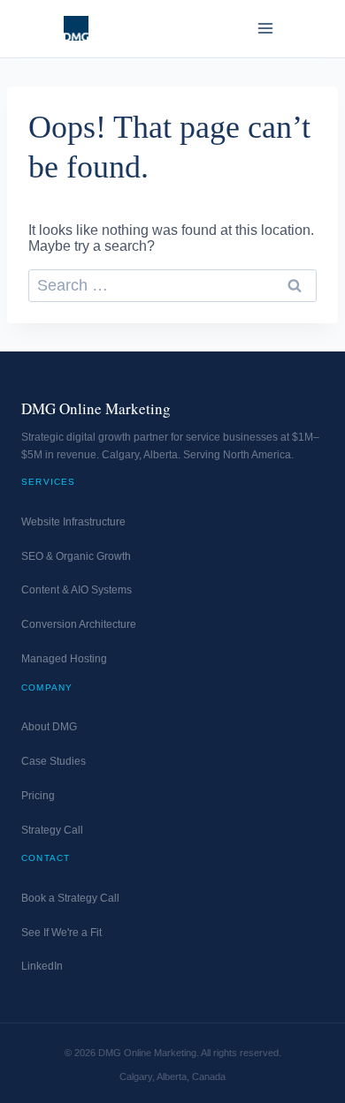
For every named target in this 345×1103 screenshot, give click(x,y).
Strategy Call (52, 830)
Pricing (38, 795)
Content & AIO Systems (76, 590)
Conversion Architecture (78, 624)
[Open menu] (265, 28)
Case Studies (53, 761)
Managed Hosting (64, 659)
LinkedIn (42, 966)
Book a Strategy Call (70, 898)
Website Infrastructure (73, 522)
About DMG (49, 727)
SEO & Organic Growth (76, 556)
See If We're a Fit (61, 932)
